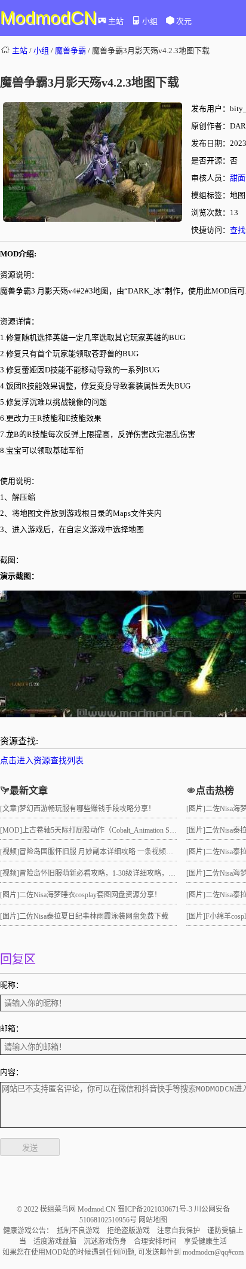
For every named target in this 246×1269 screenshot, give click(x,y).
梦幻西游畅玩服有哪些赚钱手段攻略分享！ (87, 809)
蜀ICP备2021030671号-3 (156, 1209)
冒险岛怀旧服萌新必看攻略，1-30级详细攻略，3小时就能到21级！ (124, 873)
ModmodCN (48, 17)
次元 (184, 21)
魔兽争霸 (70, 50)
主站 (116, 21)
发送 (30, 1147)
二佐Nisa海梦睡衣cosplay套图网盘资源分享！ (90, 895)
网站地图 (153, 1220)
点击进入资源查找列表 (42, 760)
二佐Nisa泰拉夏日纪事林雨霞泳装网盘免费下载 (93, 916)
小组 (150, 21)
